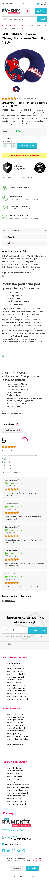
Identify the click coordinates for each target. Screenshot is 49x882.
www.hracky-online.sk (15, 677)
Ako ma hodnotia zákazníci (27, 98)
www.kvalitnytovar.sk (15, 717)
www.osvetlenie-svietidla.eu (18, 739)
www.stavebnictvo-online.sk (18, 785)
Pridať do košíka (27, 145)
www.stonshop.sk (14, 682)
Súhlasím (32, 868)
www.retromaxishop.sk (16, 731)
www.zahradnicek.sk (15, 744)
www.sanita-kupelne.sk (16, 685)
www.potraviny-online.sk (16, 693)
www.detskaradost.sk (15, 669)
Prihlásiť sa (36, 630)
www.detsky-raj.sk (14, 666)
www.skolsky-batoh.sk (16, 688)
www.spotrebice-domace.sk (18, 736)
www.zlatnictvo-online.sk (17, 696)
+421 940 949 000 (8, 3)
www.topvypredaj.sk (15, 722)
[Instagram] (14, 851)
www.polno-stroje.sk (15, 779)
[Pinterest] (23, 851)
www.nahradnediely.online (17, 796)
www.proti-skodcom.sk (16, 728)
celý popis (28, 124)
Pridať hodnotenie (11, 430)
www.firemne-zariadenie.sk (17, 793)
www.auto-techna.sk (15, 771)
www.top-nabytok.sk (15, 725)
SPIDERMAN (12, 26)
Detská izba (25, 26)
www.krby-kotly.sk (14, 782)
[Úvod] (11, 11)
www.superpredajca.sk (16, 733)
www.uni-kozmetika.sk (15, 742)
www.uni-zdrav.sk (14, 798)
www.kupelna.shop (14, 680)
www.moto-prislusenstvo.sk (18, 790)
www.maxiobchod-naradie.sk (18, 787)
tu (34, 876)
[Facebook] (4, 851)
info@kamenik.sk (11, 844)
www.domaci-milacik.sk (16, 674)
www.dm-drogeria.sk (15, 714)
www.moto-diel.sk (14, 773)
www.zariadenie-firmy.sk (16, 804)
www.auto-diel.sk (14, 768)
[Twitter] (9, 851)
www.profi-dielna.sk (15, 776)
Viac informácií (36, 860)
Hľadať (42, 19)
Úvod (3, 26)
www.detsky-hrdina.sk (15, 671)
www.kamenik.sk (13, 663)
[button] (24, 749)
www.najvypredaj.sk (15, 720)
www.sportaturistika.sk (16, 691)
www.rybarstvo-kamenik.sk (17, 699)
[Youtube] (19, 851)
